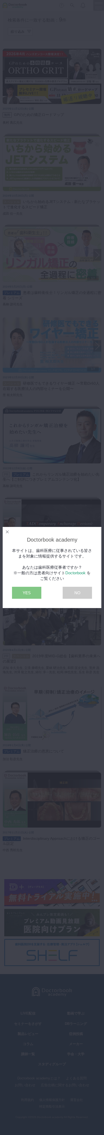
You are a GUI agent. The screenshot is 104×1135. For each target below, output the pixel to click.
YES (27, 593)
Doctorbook (75, 573)
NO (77, 593)
